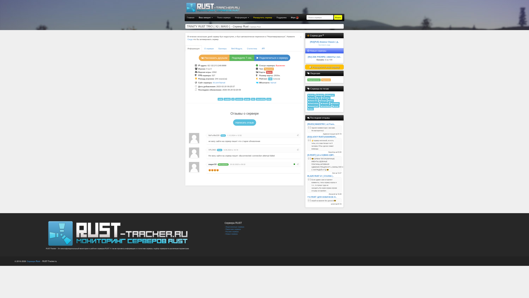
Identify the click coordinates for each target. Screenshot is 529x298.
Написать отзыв (244, 122)
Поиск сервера (223, 17)
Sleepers (325, 103)
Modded (320, 95)
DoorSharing (326, 106)
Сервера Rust (33, 261)
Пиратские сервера (233, 229)
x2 (319, 98)
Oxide (311, 95)
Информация (241, 17)
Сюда (190, 39)
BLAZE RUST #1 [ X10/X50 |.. (320, 176)
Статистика (252, 48)
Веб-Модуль (236, 48)
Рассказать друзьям (215, 57)
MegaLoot (330, 95)
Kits (331, 101)
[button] (295, 17)
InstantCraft (313, 106)
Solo (311, 109)
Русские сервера (232, 231)
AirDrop (327, 98)
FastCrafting (314, 103)
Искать (338, 17)
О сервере (209, 48)
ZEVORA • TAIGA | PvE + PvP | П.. (324, 56)
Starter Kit (313, 101)
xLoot (336, 106)
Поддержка (281, 17)
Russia (312, 98)
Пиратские (326, 80)
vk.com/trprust (219, 82)
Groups (323, 101)
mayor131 (212, 164)
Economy (335, 103)
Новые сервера (232, 234)
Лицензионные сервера (235, 227)
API (263, 48)
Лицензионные (314, 80)
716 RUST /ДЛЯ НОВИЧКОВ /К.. (322, 196)
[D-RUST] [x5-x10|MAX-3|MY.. (320, 155)
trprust (273, 82)
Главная (190, 17)
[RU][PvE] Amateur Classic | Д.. (324, 41)
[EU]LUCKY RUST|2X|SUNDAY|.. (322, 136)
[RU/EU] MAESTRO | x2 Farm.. (321, 124)
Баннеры (222, 48)
